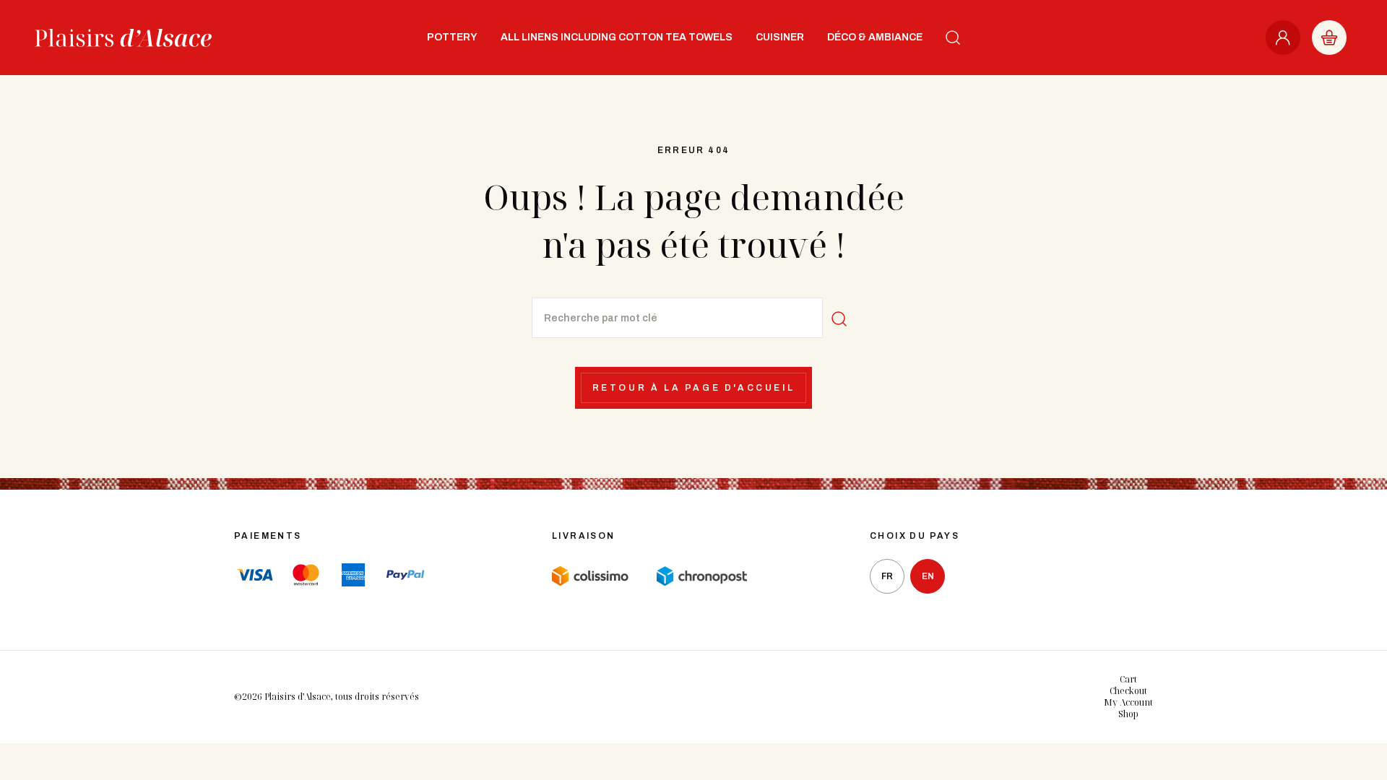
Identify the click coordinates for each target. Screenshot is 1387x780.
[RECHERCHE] (953, 37)
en (928, 576)
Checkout (1128, 691)
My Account (1128, 702)
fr (887, 576)
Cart (1128, 679)
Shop (1128, 714)
